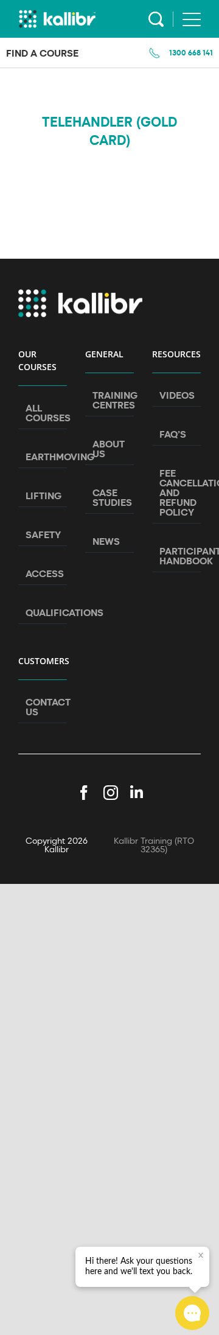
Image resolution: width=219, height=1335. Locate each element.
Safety (43, 534)
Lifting (43, 495)
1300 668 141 (191, 52)
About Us (108, 448)
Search (156, 19)
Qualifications (43, 612)
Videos (177, 395)
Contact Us (43, 707)
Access (43, 573)
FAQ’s (172, 434)
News (106, 541)
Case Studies (110, 497)
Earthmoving (43, 456)
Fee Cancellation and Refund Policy (177, 492)
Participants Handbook (177, 556)
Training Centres (110, 400)
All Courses (43, 412)
